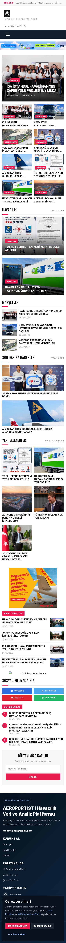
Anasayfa (7, 844)
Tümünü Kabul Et (17, 926)
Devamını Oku (57, 210)
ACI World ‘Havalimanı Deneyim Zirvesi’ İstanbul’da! (16, 517)
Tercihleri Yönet (17, 934)
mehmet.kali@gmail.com (17, 830)
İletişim (6, 855)
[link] (33, 236)
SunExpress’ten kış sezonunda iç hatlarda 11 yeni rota (30, 715)
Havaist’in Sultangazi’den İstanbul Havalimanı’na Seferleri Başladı (40, 328)
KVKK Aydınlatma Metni (14, 869)
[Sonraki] (58, 78)
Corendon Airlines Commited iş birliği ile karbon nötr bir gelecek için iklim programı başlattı (35, 727)
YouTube (19, 697)
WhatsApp (50, 697)
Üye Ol (33, 776)
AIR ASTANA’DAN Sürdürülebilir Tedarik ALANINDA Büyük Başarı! (27, 430)
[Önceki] (8, 78)
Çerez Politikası (10, 874)
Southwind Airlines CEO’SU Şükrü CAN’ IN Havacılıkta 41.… (15, 556)
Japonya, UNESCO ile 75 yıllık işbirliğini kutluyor (20, 634)
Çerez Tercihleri (11, 880)
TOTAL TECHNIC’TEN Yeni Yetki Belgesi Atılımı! (32, 248)
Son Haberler (9, 850)
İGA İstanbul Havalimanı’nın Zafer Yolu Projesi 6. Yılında (40, 312)
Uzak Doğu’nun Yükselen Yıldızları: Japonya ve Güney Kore (24, 621)
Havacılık (11, 241)
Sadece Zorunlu (43, 926)
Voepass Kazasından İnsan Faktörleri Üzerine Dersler (37, 342)
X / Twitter (50, 691)
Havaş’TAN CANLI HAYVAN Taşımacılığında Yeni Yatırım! (26, 288)
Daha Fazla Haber (54, 440)
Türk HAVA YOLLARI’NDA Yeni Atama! (48, 516)
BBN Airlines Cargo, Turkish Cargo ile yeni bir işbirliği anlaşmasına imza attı (36, 740)
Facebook (19, 691)
